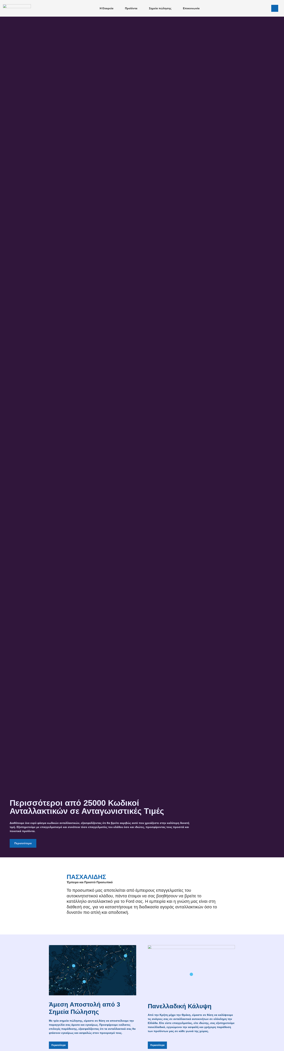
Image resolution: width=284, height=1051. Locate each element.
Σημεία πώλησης (160, 8)
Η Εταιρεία (106, 8)
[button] (274, 8)
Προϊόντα (131, 8)
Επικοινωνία (191, 8)
